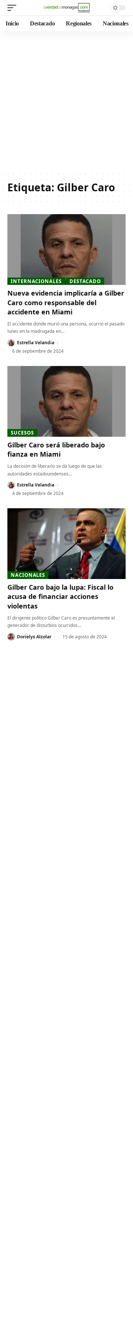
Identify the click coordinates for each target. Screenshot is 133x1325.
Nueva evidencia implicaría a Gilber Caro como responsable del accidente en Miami (65, 302)
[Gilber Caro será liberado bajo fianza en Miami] (66, 401)
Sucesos (22, 432)
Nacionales (28, 575)
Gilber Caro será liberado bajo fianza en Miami (56, 449)
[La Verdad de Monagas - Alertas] (66, 7)
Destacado (85, 281)
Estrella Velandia (35, 342)
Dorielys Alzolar (34, 637)
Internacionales (36, 281)
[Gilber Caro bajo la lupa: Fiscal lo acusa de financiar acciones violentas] (66, 543)
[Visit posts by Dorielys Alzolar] (11, 637)
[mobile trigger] (13, 8)
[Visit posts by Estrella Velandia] (11, 342)
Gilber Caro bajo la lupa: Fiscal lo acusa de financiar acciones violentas (60, 596)
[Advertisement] (66, 101)
